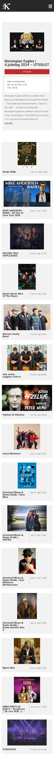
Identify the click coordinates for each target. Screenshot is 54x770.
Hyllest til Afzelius (13, 414)
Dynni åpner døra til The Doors (13, 294)
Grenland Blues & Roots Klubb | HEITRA (13, 537)
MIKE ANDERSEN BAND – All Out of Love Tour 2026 (13, 213)
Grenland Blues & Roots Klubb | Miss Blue (14, 494)
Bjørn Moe (9, 667)
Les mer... (9, 123)
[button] (27, 71)
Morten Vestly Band (11, 335)
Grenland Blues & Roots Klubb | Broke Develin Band (14, 626)
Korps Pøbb (9, 171)
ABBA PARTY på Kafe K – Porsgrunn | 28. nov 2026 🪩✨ (14, 709)
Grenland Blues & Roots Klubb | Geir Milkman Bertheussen (13, 581)
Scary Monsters (12, 453)
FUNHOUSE (9, 749)
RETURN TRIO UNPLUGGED (10, 254)
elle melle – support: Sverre (12, 375)
